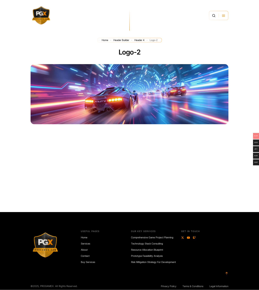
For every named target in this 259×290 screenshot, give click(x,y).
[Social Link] (182, 238)
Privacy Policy (168, 286)
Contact (85, 256)
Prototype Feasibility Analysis (147, 256)
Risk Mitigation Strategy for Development (153, 262)
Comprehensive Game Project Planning (152, 237)
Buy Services (88, 262)
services (85, 243)
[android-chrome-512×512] (41, 15)
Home (84, 237)
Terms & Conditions (192, 286)
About (84, 249)
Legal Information (218, 286)
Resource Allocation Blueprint (147, 249)
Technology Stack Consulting (147, 243)
